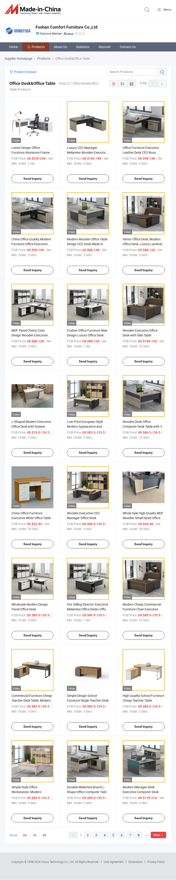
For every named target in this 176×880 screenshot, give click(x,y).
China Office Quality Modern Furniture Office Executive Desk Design (31, 244)
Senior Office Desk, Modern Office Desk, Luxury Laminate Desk (143, 244)
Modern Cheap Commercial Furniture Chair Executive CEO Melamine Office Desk (142, 609)
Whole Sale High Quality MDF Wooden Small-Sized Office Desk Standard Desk (143, 518)
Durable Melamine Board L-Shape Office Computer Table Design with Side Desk (87, 792)
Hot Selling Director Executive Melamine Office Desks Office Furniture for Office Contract (87, 609)
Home (13, 47)
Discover (105, 47)
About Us (60, 47)
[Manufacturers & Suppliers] (33, 9)
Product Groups (24, 72)
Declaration (135, 862)
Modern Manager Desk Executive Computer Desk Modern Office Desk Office (141, 792)
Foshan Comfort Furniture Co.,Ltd (66, 27)
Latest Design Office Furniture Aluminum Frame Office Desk (30, 152)
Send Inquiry (32, 178)
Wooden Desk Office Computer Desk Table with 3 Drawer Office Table (142, 426)
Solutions (82, 47)
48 (44, 835)
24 (25, 835)
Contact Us (128, 47)
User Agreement (114, 862)
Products (38, 47)
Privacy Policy (156, 862)
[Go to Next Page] (162, 83)
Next (156, 835)
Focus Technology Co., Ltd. (58, 862)
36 (34, 835)
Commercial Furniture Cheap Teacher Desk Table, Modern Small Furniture (31, 700)
